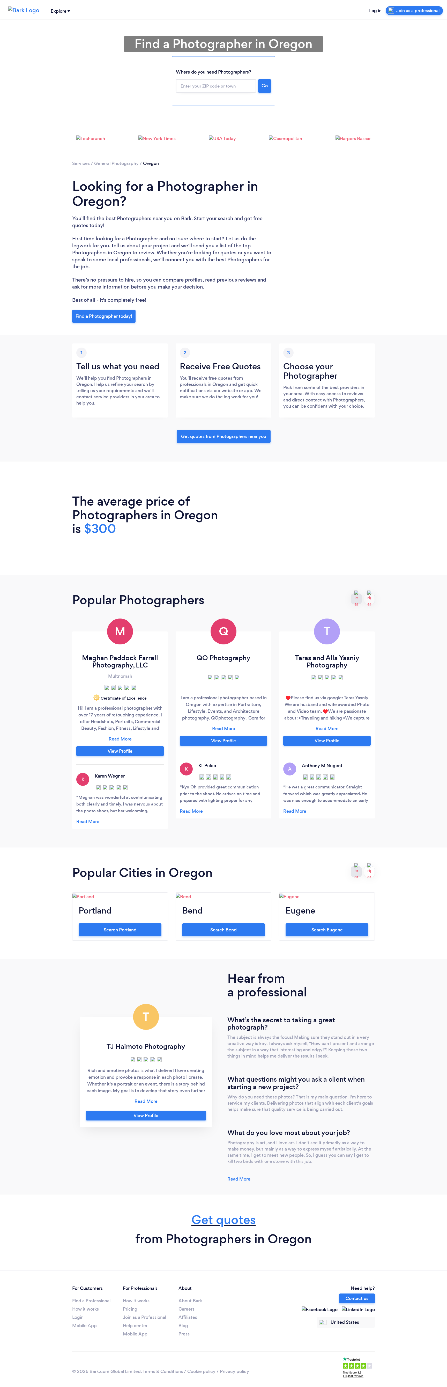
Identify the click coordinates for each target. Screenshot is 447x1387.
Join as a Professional (144, 1317)
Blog (183, 1326)
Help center (135, 1326)
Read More (238, 1179)
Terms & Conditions (163, 1371)
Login (78, 1317)
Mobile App (84, 1326)
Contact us (357, 1298)
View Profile (120, 751)
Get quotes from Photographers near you (223, 436)
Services (81, 163)
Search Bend (223, 930)
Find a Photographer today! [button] (104, 316)
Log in (375, 11)
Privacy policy (234, 1371)
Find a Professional (91, 1301)
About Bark (190, 1301)
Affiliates (187, 1317)
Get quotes (223, 1219)
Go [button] (265, 86)
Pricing (130, 1309)
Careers (186, 1309)
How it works (85, 1309)
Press (184, 1334)
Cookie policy (201, 1371)
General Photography (116, 163)
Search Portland (120, 930)
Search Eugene (327, 930)
